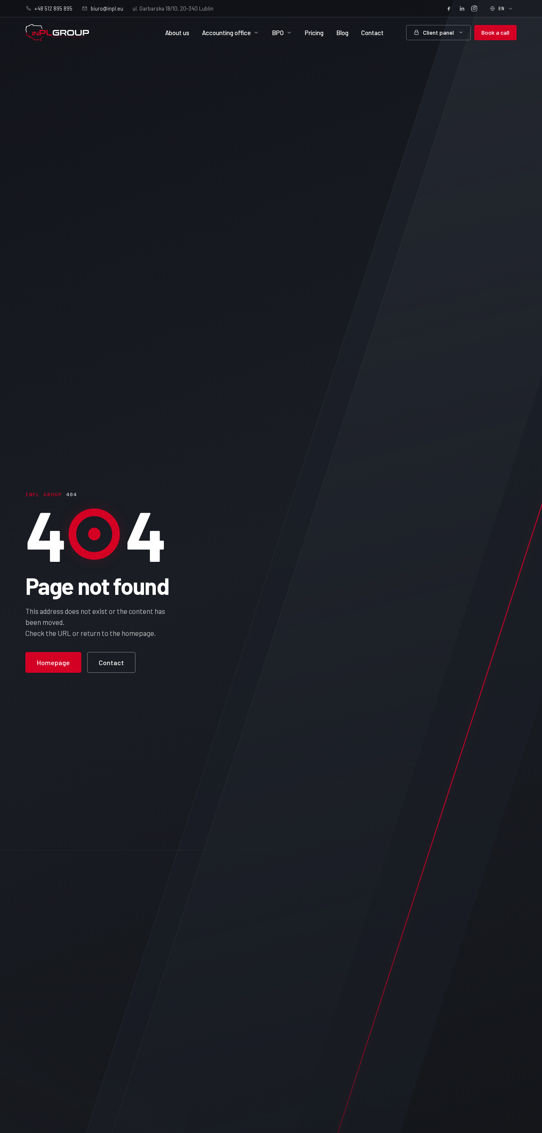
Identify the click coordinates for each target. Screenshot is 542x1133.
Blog (342, 32)
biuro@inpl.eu (107, 8)
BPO (278, 32)
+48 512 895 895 (53, 8)
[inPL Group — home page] (57, 32)
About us (177, 32)
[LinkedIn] (461, 8)
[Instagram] (474, 8)
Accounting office (226, 32)
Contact (372, 32)
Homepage (53, 662)
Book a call (495, 32)
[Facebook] (448, 8)
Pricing (314, 32)
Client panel (438, 32)
